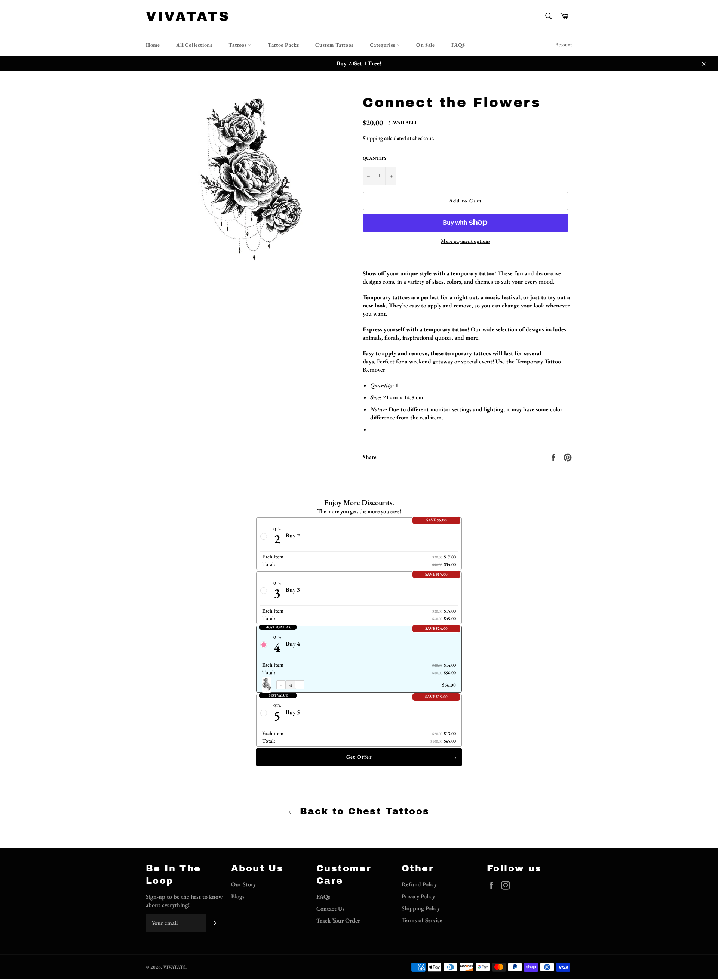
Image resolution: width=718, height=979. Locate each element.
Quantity (375, 158)
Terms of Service (422, 920)
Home (153, 44)
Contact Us (330, 909)
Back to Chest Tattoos (363, 811)
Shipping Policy (421, 908)
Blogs (238, 896)
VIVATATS (188, 16)
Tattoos (238, 44)
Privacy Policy (418, 896)
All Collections (194, 44)
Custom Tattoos (334, 44)
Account (563, 44)
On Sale (425, 44)
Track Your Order (338, 920)
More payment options (465, 241)
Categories (383, 44)
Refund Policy (419, 884)
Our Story (243, 884)
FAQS (458, 44)
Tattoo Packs (283, 44)
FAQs (323, 897)
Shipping (373, 138)
